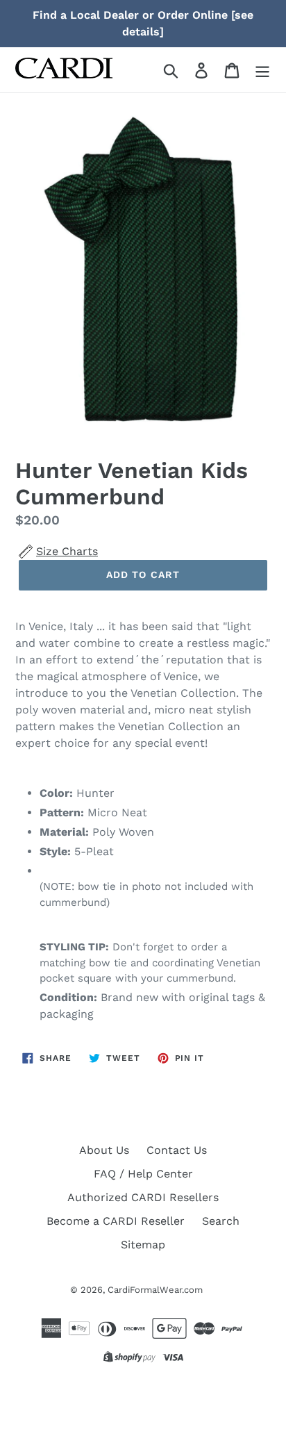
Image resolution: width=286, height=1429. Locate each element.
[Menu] (262, 69)
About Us (104, 1150)
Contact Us (176, 1150)
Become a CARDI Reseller (116, 1221)
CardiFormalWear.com (155, 1290)
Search (220, 1221)
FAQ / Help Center (143, 1173)
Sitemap (143, 1244)
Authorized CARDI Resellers (143, 1197)
